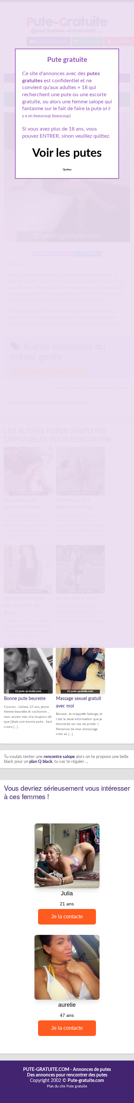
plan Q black (40, 762)
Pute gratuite (76, 1086)
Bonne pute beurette (25, 698)
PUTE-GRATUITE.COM (46, 1069)
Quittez (67, 169)
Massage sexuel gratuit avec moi (78, 702)
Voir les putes (67, 153)
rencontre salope (59, 757)
